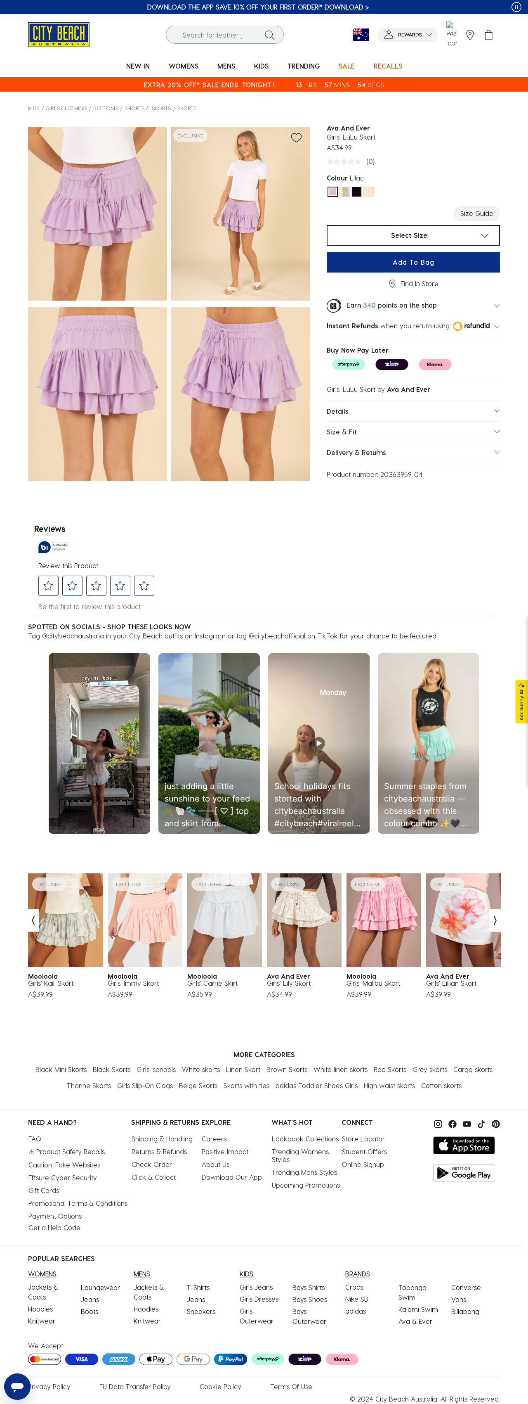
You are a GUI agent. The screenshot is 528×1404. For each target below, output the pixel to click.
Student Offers (364, 1151)
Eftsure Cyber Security (62, 1177)
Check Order (152, 1164)
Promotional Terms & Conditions (77, 1203)
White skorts (201, 1069)
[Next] (495, 920)
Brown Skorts (286, 1069)
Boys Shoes (309, 1299)
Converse (466, 1287)
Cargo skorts (473, 1069)
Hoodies (40, 1309)
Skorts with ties (246, 1085)
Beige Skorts (198, 1085)
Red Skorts (390, 1069)
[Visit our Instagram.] (437, 1123)
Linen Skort (243, 1069)
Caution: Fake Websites (64, 1165)
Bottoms (105, 108)
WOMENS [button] (183, 66)
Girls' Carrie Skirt (212, 983)
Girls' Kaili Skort (50, 983)
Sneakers (201, 1311)
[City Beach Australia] (59, 34)
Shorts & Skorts (148, 108)
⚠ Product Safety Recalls (66, 1151)
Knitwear (41, 1321)
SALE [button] (347, 66)
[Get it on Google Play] (464, 1173)
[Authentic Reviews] (54, 547)
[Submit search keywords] (270, 34)
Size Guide (476, 213)
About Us (215, 1164)
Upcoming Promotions (306, 1185)
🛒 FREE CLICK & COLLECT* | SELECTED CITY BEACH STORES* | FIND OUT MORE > (258, 7)
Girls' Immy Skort (133, 983)
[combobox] (225, 35)
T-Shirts (198, 1287)
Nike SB (356, 1299)
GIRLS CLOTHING (66, 108)
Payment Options (55, 1216)
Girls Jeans (256, 1287)
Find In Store (419, 283)
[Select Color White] (344, 192)
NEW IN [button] (138, 66)
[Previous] (33, 920)
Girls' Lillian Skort (451, 983)
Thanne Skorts (89, 1085)
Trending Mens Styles (304, 1172)
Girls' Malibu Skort (373, 983)
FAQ (34, 1139)
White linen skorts (341, 1069)
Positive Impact (225, 1151)
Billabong (465, 1311)
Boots (89, 1311)
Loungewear (100, 1287)
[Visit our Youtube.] (466, 1123)
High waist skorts (389, 1085)
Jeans (90, 1299)
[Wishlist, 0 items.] (451, 34)
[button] (407, 35)
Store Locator (363, 1139)
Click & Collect (154, 1177)
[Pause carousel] (516, 7)
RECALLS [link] (388, 66)
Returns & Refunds (159, 1151)
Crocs (354, 1287)
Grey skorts (429, 1069)
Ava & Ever (415, 1321)
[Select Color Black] (356, 192)
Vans (458, 1299)
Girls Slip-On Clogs (145, 1085)
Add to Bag (413, 262)
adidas (355, 1311)
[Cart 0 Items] (488, 35)
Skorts (186, 108)
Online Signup (363, 1164)
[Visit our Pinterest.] (494, 1123)
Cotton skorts (441, 1085)
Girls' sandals (156, 1069)
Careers (214, 1139)
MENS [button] (226, 66)
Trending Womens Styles (301, 1155)
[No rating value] (346, 161)
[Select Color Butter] (368, 192)
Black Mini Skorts (61, 1069)
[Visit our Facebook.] (451, 1123)
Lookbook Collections (305, 1139)
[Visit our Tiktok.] (480, 1123)
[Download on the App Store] (464, 1145)
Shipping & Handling (162, 1139)
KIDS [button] (261, 66)
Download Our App (232, 1177)
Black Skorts (111, 1069)
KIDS (33, 108)
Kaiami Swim (418, 1309)
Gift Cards (43, 1190)
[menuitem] (138, 66)
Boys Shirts (308, 1287)
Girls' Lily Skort (289, 983)
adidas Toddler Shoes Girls (317, 1085)
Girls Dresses (259, 1299)
